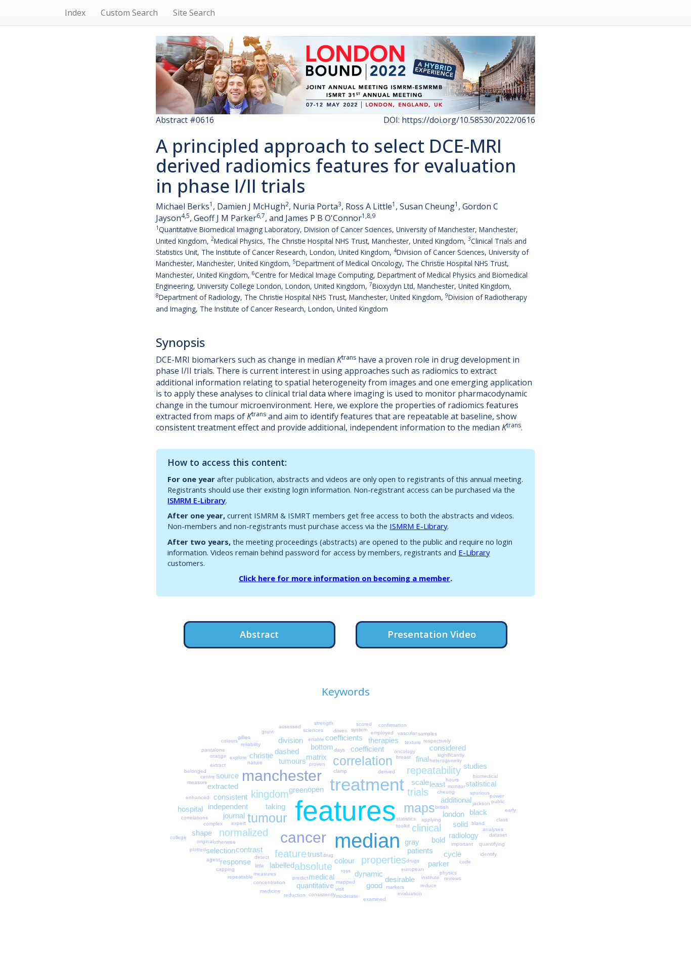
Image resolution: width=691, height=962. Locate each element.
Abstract (259, 634)
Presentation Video (431, 634)
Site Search (194, 12)
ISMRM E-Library (196, 500)
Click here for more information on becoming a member (344, 578)
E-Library (474, 552)
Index (75, 12)
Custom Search (129, 12)
